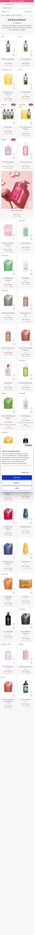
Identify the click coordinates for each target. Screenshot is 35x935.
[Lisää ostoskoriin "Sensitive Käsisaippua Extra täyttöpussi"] (13, 695)
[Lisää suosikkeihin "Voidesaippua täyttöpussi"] (13, 305)
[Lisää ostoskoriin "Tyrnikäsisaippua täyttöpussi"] (13, 592)
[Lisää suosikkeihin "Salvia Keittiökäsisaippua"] (31, 375)
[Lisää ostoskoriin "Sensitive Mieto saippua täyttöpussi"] (31, 344)
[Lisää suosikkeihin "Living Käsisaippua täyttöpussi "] (31, 624)
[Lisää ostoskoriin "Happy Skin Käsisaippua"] (31, 662)
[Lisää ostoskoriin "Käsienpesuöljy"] (13, 379)
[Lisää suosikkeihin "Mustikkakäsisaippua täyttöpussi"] (13, 554)
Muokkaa (16, 483)
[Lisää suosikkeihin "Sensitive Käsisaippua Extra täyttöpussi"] (13, 692)
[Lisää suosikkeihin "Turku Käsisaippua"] (31, 692)
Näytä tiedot (25, 472)
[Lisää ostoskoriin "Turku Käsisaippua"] (31, 695)
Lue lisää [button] (22, 30)
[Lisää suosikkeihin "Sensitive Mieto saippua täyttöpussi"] (31, 340)
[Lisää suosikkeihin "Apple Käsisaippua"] (31, 235)
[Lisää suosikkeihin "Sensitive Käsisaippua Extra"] (31, 305)
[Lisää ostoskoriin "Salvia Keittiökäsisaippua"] (31, 379)
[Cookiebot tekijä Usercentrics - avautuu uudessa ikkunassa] (25, 445)
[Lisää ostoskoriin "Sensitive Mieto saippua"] (13, 344)
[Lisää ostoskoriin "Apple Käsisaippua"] (31, 239)
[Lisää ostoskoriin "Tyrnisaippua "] (31, 592)
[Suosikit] (26, 4)
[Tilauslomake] (23, 4)
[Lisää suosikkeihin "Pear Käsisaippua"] (31, 84)
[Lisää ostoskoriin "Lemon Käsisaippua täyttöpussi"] (13, 88)
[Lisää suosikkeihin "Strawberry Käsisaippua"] (13, 51)
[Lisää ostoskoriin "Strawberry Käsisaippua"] (13, 55)
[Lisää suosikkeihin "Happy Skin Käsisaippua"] (31, 659)
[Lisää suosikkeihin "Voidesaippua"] (31, 270)
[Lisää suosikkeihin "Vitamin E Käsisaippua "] (31, 154)
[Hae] (31, 8)
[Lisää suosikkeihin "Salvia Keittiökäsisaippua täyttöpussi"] (13, 408)
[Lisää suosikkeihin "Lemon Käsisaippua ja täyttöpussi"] (31, 119)
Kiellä (16, 488)
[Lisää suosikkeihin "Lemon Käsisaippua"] (31, 51)
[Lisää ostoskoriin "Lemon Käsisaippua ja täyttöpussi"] (31, 123)
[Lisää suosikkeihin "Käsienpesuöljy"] (13, 375)
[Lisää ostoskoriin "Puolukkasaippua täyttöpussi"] (13, 522)
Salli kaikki (17, 477)
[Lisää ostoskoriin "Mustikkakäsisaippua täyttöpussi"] (13, 557)
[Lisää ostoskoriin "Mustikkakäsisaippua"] (31, 522)
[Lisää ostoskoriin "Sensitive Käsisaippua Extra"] (31, 309)
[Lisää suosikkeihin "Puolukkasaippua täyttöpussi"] (13, 519)
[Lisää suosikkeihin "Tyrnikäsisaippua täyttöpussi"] (13, 589)
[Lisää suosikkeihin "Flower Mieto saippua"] (13, 154)
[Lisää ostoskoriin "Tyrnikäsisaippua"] (31, 557)
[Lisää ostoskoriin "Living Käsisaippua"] (13, 627)
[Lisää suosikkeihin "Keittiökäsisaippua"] (31, 408)
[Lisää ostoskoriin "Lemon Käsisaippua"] (31, 55)
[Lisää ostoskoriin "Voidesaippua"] (31, 274)
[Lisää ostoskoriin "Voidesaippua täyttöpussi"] (13, 309)
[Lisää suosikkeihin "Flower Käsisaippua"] (13, 659)
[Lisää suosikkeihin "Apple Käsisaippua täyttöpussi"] (13, 270)
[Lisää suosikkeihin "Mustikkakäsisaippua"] (31, 519)
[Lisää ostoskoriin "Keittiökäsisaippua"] (31, 411)
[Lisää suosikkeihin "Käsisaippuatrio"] (13, 119)
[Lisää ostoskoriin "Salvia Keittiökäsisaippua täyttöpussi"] (13, 411)
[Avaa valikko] (2, 4)
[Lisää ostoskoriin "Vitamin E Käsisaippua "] (31, 158)
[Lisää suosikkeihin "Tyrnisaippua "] (31, 589)
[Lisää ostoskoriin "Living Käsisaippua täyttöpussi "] (31, 627)
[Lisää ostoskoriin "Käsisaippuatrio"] (13, 123)
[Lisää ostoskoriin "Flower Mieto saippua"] (13, 158)
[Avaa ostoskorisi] (32, 4)
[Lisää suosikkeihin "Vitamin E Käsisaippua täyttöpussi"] (13, 235)
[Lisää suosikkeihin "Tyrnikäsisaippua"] (31, 554)
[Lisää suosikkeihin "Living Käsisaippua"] (13, 624)
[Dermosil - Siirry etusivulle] (9, 4)
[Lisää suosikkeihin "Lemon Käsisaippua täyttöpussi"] (13, 84)
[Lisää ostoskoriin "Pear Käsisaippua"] (31, 88)
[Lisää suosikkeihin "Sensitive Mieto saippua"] (13, 340)
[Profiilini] (29, 4)
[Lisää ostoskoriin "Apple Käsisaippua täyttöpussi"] (13, 274)
